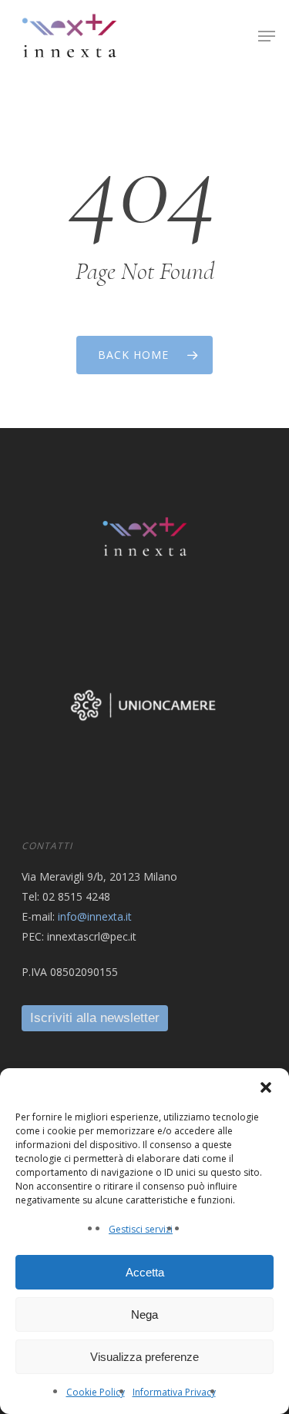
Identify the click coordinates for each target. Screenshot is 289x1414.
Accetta (145, 1272)
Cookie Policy (95, 1392)
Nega (144, 1314)
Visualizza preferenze (144, 1356)
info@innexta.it (95, 916)
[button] (266, 1087)
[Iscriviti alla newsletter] (95, 1018)
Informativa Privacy (174, 1392)
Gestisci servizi (141, 1229)
